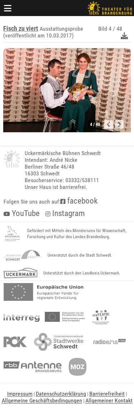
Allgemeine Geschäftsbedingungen (42, 400)
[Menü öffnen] (8, 8)
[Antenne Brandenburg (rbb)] (32, 366)
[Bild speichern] (124, 35)
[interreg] (44, 317)
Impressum (20, 393)
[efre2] (43, 292)
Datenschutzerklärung (61, 393)
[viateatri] (101, 317)
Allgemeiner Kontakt (109, 400)
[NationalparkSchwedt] (23, 255)
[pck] (15, 341)
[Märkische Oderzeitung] (77, 367)
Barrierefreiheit (107, 393)
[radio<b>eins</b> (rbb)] (108, 341)
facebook (81, 201)
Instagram (67, 213)
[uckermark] (21, 273)
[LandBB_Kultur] (12, 234)
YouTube (25, 213)
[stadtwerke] (58, 342)
